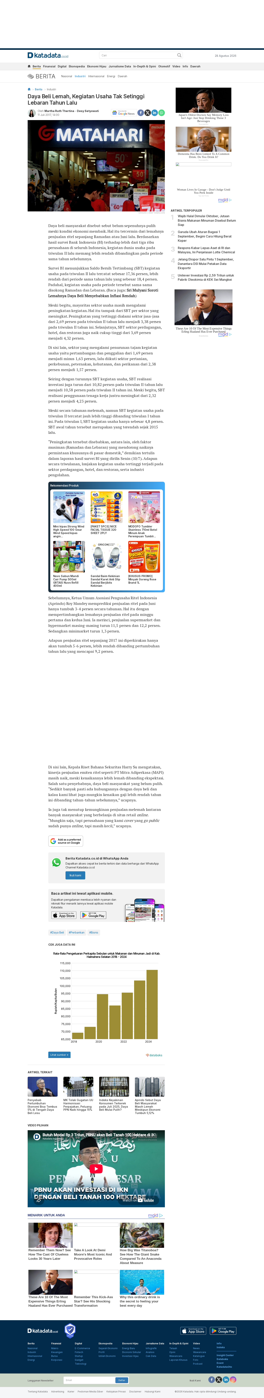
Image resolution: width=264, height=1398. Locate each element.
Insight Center (225, 1355)
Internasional (96, 76)
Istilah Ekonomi (107, 1356)
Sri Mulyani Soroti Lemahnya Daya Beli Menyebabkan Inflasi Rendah (103, 292)
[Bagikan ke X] (147, 112)
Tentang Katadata (38, 1391)
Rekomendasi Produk (64, 485)
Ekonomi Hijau (96, 66)
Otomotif (164, 66)
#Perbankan (76, 932)
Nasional (66, 76)
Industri (80, 76)
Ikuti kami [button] (75, 875)
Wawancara (175, 1356)
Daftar (121, 1380)
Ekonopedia (77, 66)
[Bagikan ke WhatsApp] (161, 112)
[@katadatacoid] (233, 1379)
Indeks (221, 1347)
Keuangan (57, 1352)
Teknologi (80, 1363)
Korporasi (56, 1359)
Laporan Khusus (178, 1359)
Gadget (79, 1359)
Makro (54, 1348)
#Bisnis (93, 932)
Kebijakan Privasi (116, 1391)
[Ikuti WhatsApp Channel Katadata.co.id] (56, 863)
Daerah (195, 66)
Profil (102, 1352)
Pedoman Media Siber (90, 1391)
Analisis (150, 1352)
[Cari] (179, 56)
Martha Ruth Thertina (59, 111)
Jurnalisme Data (120, 66)
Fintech (79, 1352)
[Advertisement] (203, 405)
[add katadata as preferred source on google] (106, 841)
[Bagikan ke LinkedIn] (154, 112)
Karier (71, 1391)
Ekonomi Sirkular (131, 1352)
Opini (172, 1352)
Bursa (54, 1356)
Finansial (49, 66)
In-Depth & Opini (144, 66)
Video (176, 66)
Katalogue (199, 1356)
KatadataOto (224, 1366)
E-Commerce (82, 1348)
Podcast (198, 1363)
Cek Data (151, 1356)
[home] (29, 67)
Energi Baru (128, 1348)
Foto (195, 1359)
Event (220, 1363)
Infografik (151, 1348)
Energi (111, 76)
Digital (62, 66)
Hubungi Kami (152, 1391)
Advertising (57, 1391)
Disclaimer (135, 1391)
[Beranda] (29, 89)
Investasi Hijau (130, 1356)
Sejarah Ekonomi (108, 1348)
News (196, 1348)
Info (185, 66)
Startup (79, 1356)
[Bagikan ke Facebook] (140, 112)
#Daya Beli (57, 932)
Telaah (173, 1348)
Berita (37, 66)
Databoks (222, 1359)
